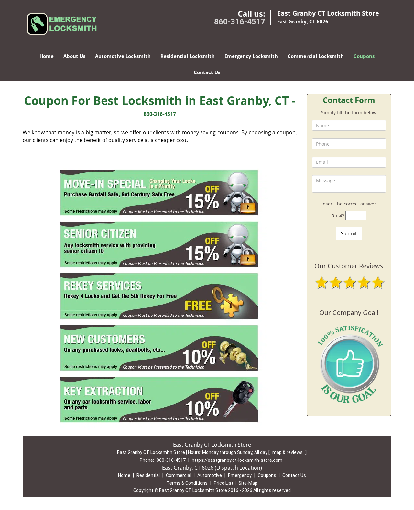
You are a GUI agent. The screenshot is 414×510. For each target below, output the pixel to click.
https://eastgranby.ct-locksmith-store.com (237, 460)
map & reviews (288, 452)
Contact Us (207, 72)
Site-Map (247, 483)
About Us (74, 56)
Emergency (240, 475)
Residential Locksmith (187, 56)
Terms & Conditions (187, 483)
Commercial (178, 475)
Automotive (209, 475)
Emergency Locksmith (251, 56)
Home (46, 56)
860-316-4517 (239, 21)
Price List (223, 483)
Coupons (364, 56)
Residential (148, 475)
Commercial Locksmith (316, 56)
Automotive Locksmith (123, 56)
